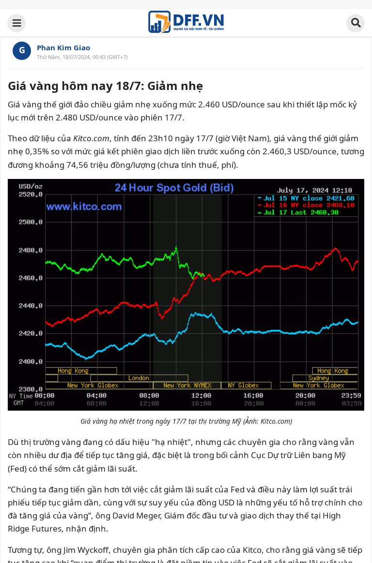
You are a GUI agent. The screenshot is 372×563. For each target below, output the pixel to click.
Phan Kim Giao (63, 47)
